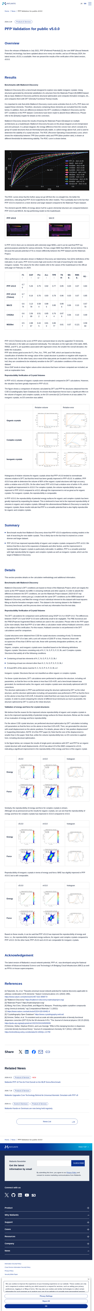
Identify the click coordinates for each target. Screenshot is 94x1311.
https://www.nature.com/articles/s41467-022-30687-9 (26, 997)
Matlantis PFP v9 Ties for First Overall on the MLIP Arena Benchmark (32, 1082)
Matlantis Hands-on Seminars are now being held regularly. (28, 1108)
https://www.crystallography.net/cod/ (49, 1014)
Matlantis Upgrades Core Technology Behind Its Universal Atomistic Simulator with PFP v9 (41, 1095)
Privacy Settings (46, 1296)
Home (7, 11)
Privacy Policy (72, 1172)
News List (47, 1122)
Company (9, 1243)
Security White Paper (11, 1274)
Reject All (46, 1301)
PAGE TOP (83, 1147)
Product (8, 1208)
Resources (10, 1236)
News (13, 11)
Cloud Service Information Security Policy (17, 1267)
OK (46, 1306)
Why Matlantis (12, 1215)
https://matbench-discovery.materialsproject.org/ (44, 1000)
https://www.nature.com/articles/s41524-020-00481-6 (28, 1011)
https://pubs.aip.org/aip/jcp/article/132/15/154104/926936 (28, 1023)
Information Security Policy (13, 1264)
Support (9, 1222)
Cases (8, 1229)
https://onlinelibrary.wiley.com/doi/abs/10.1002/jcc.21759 (27, 1032)
